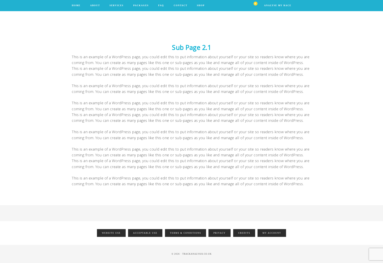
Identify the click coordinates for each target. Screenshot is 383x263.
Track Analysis (191, 27)
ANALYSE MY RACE (277, 5)
